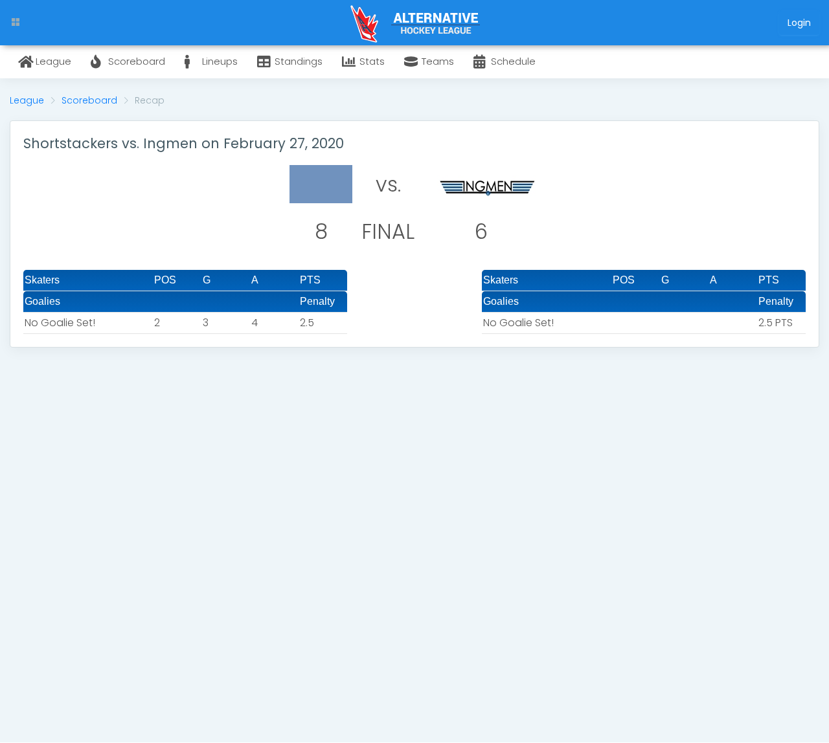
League (27, 100)
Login (799, 22)
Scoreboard (89, 100)
